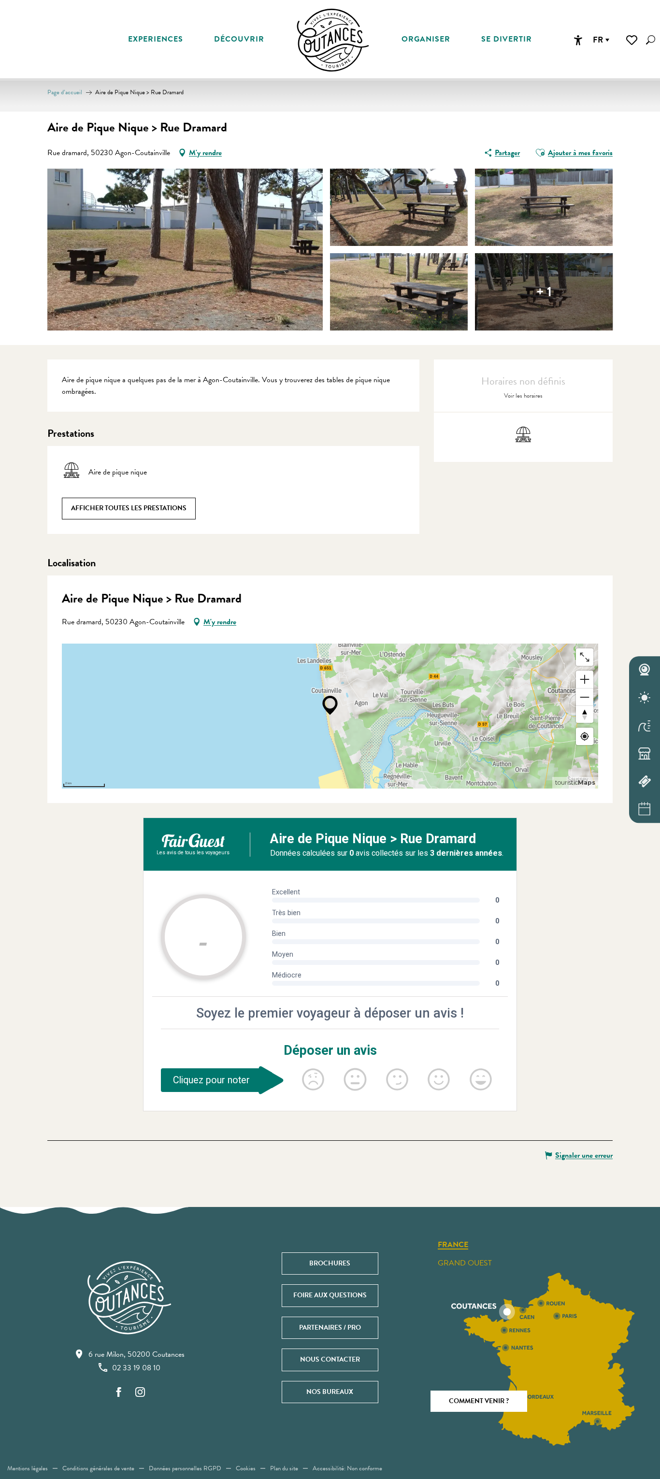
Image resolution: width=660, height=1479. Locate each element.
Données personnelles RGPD (185, 1468)
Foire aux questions (330, 1295)
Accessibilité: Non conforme (347, 1468)
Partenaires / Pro (330, 1327)
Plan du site (284, 1468)
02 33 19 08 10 (136, 1368)
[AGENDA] (644, 809)
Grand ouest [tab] (465, 1263)
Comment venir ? (479, 1401)
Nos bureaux (329, 1392)
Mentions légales (27, 1468)
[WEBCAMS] (644, 670)
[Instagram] (140, 1392)
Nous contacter (330, 1359)
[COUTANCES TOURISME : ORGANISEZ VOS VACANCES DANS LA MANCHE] (333, 40)
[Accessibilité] (578, 40)
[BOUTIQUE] (644, 754)
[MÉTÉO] (644, 698)
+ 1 (544, 292)
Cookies (246, 1468)
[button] (650, 39)
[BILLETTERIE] (644, 781)
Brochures (329, 1263)
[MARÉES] (644, 726)
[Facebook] (118, 1392)
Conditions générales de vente (98, 1468)
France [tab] (453, 1245)
